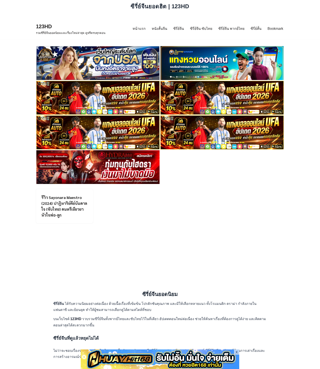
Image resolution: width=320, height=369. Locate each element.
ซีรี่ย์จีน (178, 28)
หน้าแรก (139, 28)
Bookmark (275, 28)
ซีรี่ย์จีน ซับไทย (201, 28)
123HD (76, 319)
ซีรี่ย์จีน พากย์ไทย (231, 28)
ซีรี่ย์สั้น (256, 28)
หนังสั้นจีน (159, 28)
